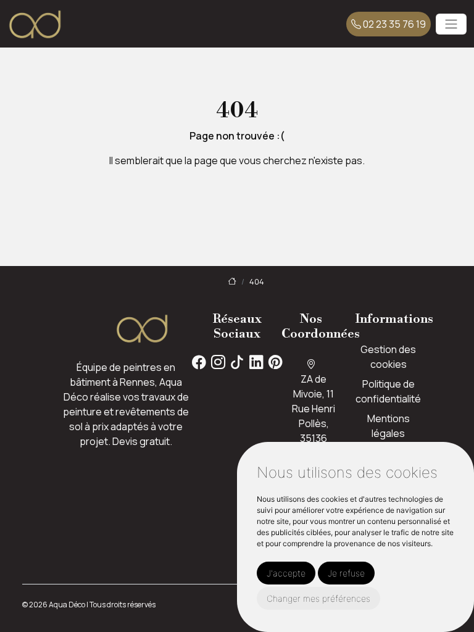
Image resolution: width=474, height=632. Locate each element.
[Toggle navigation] (451, 24)
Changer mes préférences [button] (318, 598)
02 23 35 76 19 (393, 24)
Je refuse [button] (346, 573)
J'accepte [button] (286, 573)
